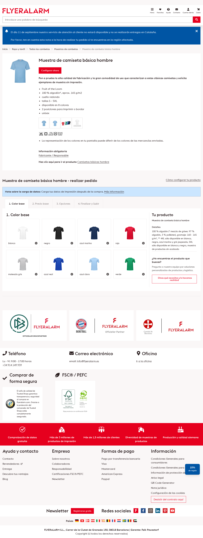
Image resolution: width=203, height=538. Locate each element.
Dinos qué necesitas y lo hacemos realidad (175, 279)
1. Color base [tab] (17, 203)
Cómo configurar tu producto (183, 179)
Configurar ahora (50, 70)
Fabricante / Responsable (54, 155)
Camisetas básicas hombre (93, 161)
